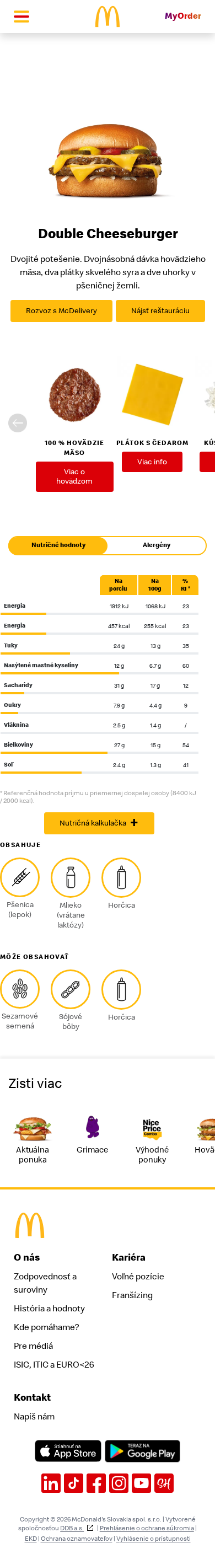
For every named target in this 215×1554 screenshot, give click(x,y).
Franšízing (132, 1295)
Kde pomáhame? (46, 1327)
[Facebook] (96, 1483)
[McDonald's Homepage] (107, 16)
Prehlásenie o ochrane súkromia (147, 1528)
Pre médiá (33, 1346)
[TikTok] (73, 1483)
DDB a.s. (72, 1528)
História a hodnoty (49, 1308)
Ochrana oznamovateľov (76, 1538)
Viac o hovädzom (74, 476)
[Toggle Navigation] (21, 16)
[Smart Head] (164, 1483)
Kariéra (129, 1257)
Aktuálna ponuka (32, 1155)
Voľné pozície (138, 1276)
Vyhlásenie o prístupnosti (153, 1538)
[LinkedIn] (51, 1483)
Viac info (152, 462)
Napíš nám (34, 1416)
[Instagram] (118, 1483)
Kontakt (32, 1397)
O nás (27, 1257)
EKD (31, 1538)
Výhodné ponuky (152, 1155)
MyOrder (183, 16)
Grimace (92, 1150)
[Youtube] (141, 1483)
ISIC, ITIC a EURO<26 (54, 1364)
